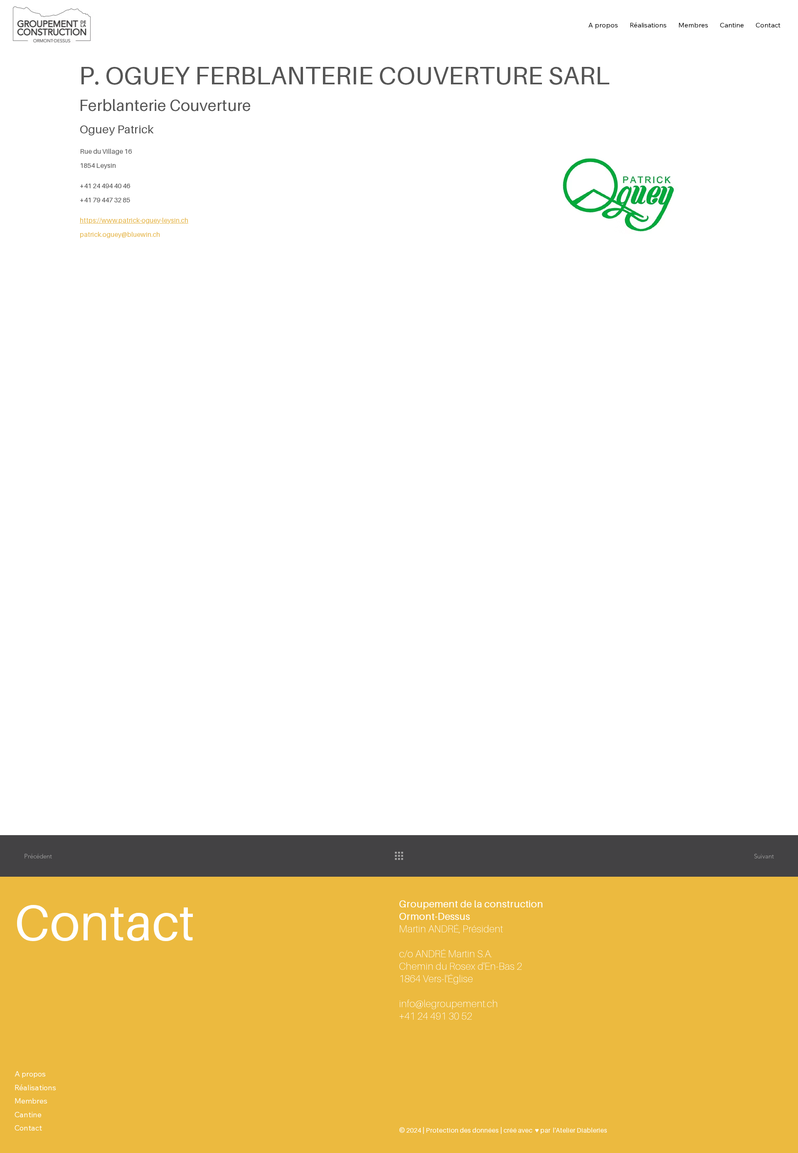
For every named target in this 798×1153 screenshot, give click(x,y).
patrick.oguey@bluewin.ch (120, 234)
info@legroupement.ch (448, 1003)
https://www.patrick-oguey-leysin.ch (134, 220)
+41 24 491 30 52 (435, 1016)
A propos (30, 1074)
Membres (31, 1101)
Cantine (28, 1114)
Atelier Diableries (581, 1130)
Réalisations (35, 1087)
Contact (28, 1128)
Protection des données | (464, 1130)
